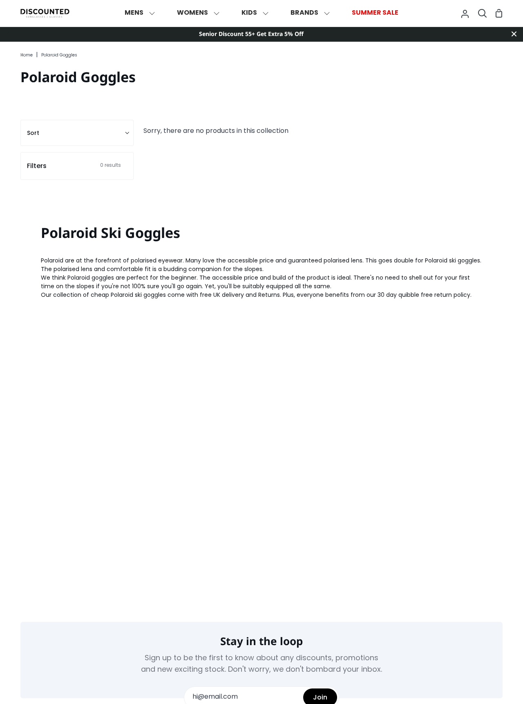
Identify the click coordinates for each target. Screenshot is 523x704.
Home (26, 55)
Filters (74, 165)
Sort (33, 133)
